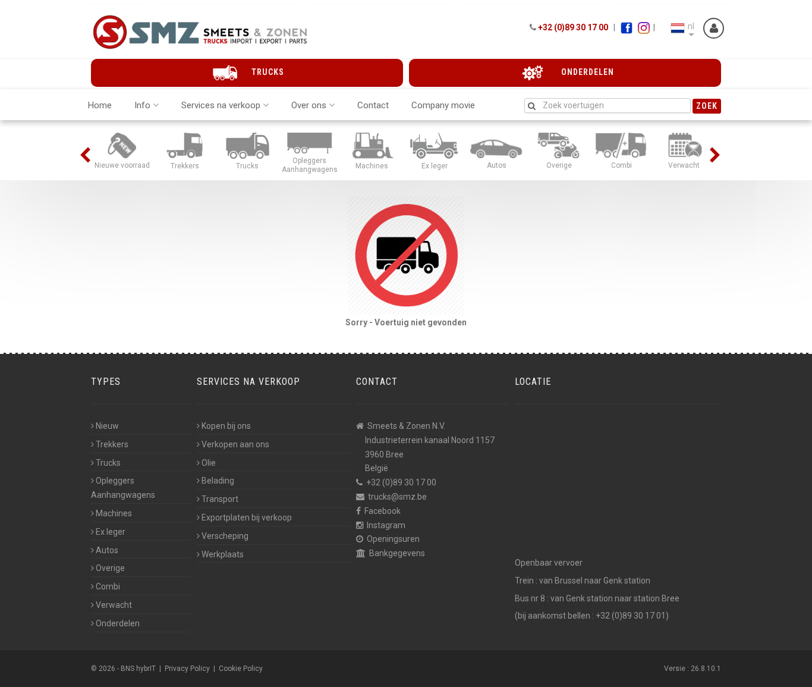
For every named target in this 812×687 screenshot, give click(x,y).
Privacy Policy (187, 668)
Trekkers (112, 444)
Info (142, 105)
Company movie (443, 105)
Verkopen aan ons (235, 444)
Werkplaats (223, 554)
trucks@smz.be (397, 496)
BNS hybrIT (138, 668)
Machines (114, 513)
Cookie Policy (241, 668)
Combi (108, 586)
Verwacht (114, 605)
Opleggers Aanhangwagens (123, 488)
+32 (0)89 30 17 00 (573, 27)
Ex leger (110, 532)
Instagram (386, 525)
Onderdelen (118, 623)
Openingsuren (393, 539)
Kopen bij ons (226, 426)
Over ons (308, 105)
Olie (209, 463)
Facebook (382, 511)
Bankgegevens (397, 553)
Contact (373, 105)
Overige (110, 568)
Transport (220, 499)
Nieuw (107, 426)
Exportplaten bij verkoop (247, 517)
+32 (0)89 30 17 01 (631, 615)
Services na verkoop (220, 105)
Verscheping (225, 536)
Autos (107, 550)
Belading (218, 480)
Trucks (108, 463)
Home (100, 105)
